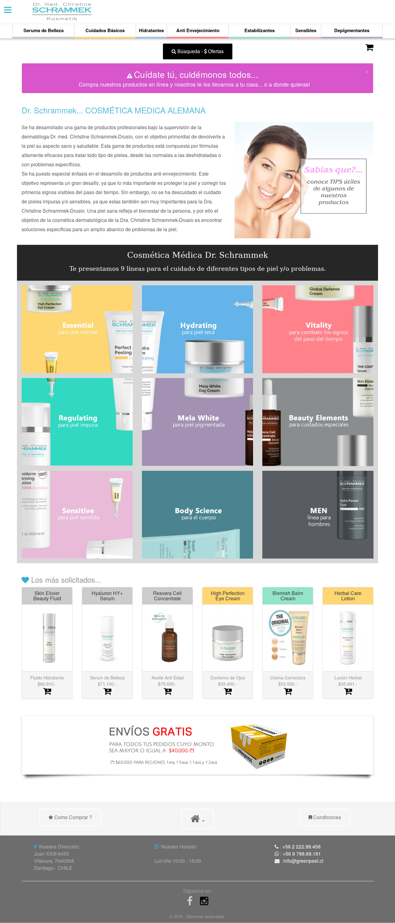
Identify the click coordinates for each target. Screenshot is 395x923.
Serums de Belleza (43, 30)
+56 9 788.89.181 (302, 853)
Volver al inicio (47, 51)
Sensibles (305, 30)
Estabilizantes (259, 30)
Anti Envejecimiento (197, 30)
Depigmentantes (351, 30)
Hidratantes (151, 30)
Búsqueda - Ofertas (200, 51)
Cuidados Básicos (105, 30)
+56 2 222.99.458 (301, 846)
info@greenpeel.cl (303, 860)
